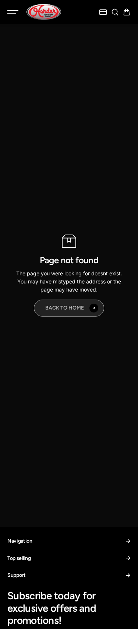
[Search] (115, 12)
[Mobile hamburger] (14, 12)
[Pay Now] (103, 12)
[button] (126, 12)
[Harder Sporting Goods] (43, 12)
